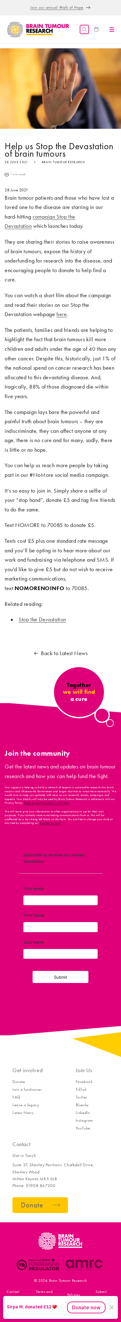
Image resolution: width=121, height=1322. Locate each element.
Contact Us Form (50, 822)
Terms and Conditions (44, 1294)
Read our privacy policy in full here (46, 802)
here (61, 314)
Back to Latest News (64, 653)
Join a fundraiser (27, 1089)
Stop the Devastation (42, 619)
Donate (18, 1081)
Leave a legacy (25, 1104)
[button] (84, 29)
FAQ (16, 1097)
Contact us (13, 1294)
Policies (73, 1295)
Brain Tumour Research (68, 1280)
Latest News (23, 1112)
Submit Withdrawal (101, 1294)
